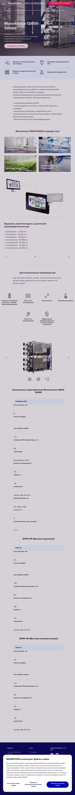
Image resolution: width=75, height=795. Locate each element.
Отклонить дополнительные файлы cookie (33, 784)
